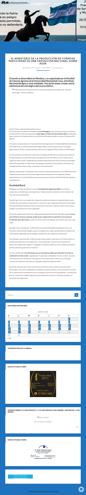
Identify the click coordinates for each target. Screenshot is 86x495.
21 (60, 329)
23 (9, 332)
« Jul (9, 338)
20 (49, 329)
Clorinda (38, 4)
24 (19, 332)
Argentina (57, 4)
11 (29, 325)
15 (70, 325)
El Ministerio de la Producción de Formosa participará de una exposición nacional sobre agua (43, 61)
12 (39, 325)
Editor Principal (33, 68)
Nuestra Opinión (77, 4)
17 (19, 329)
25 (29, 332)
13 (49, 325)
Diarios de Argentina (20, 478)
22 (70, 329)
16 (9, 329)
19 (39, 329)
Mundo (66, 4)
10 (19, 325)
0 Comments (57, 68)
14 (60, 325)
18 (29, 329)
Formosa (47, 4)
